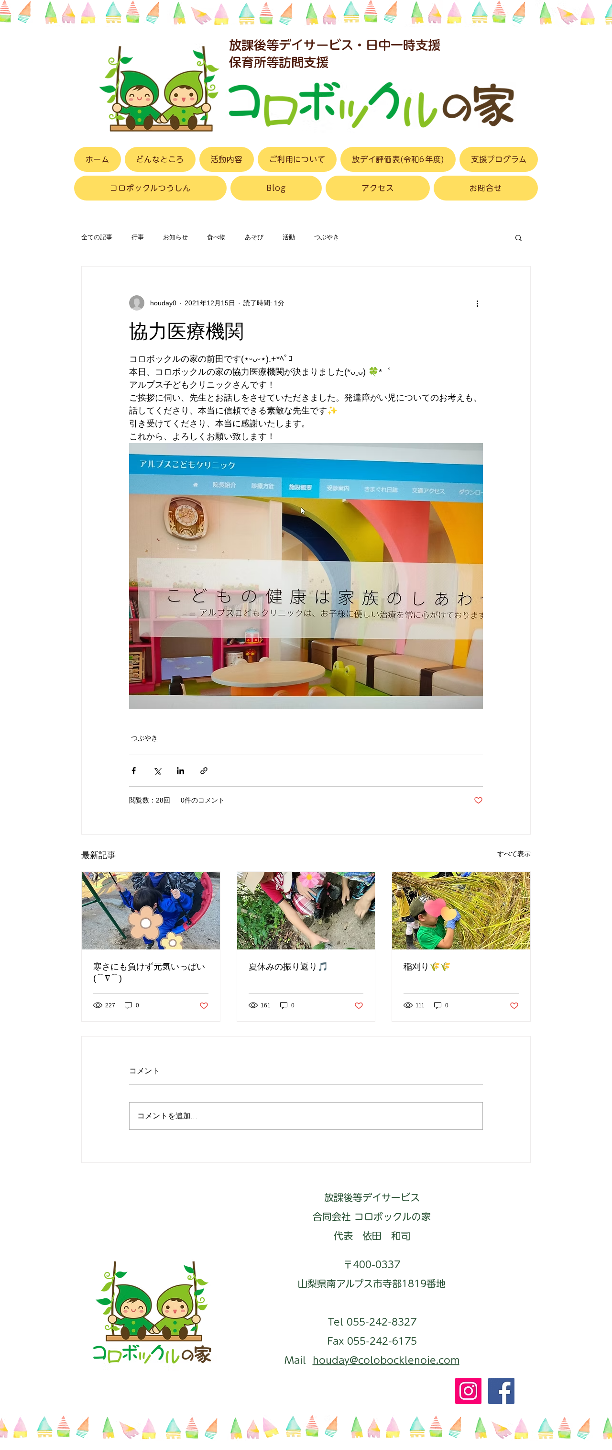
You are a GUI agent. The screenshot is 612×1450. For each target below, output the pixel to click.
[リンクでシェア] (203, 770)
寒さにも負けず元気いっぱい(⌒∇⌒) (149, 972)
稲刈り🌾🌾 (427, 966)
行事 (137, 237)
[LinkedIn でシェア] (180, 770)
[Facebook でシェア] (133, 770)
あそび (254, 237)
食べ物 (216, 237)
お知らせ (175, 237)
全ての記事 (96, 237)
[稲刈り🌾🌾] (461, 910)
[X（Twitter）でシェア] (157, 770)
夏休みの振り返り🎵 (288, 966)
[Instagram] (468, 1391)
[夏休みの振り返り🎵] (306, 910)
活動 (289, 237)
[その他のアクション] (477, 303)
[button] (518, 237)
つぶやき (326, 237)
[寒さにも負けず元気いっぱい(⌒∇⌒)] (151, 910)
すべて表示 (514, 854)
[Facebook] (501, 1391)
